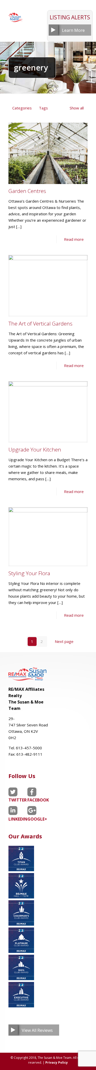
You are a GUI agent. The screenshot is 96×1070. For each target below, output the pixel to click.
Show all (77, 107)
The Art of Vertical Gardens (40, 323)
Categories (22, 107)
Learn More (73, 30)
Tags (43, 107)
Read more (74, 239)
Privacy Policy (56, 1062)
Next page (64, 641)
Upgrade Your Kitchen (34, 449)
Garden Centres (27, 190)
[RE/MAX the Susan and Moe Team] (15, 15)
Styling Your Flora (29, 573)
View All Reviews (37, 1030)
